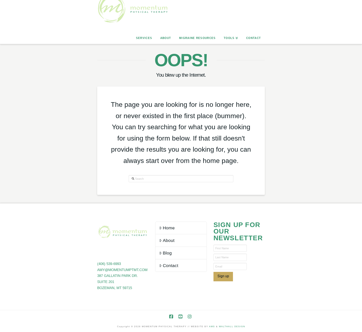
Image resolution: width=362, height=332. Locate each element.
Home (169, 227)
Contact (170, 265)
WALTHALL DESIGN (232, 326)
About (169, 240)
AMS (212, 326)
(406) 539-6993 (109, 264)
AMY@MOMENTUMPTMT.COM (122, 270)
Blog (167, 253)
